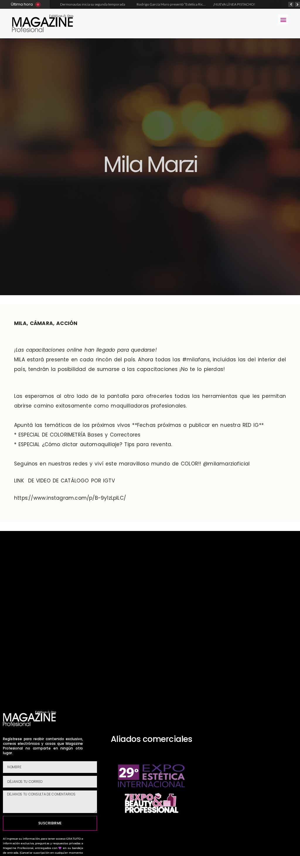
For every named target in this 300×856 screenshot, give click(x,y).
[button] (283, 19)
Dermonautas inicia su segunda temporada (93, 4)
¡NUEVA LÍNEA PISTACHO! (234, 4)
